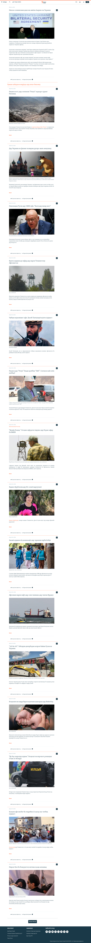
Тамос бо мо (10, 938)
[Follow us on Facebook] (49, 932)
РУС (76, 2)
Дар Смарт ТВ (29, 935)
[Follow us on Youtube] (52, 932)
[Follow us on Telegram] (61, 932)
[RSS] (64, 932)
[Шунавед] (84, 2)
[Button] (15, 79)
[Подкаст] (67, 932)
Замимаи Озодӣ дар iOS (31, 933)
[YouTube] (80, 2)
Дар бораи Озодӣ (11, 931)
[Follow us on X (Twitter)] (58, 932)
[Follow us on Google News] (47, 932)
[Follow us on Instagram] (55, 932)
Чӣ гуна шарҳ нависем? (12, 935)
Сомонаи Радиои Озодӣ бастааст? (14, 933)
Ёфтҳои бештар (32, 921)
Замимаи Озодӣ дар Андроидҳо (33, 931)
